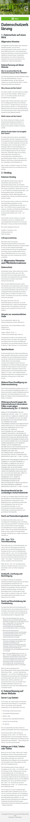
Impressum (11, 817)
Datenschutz (18, 817)
